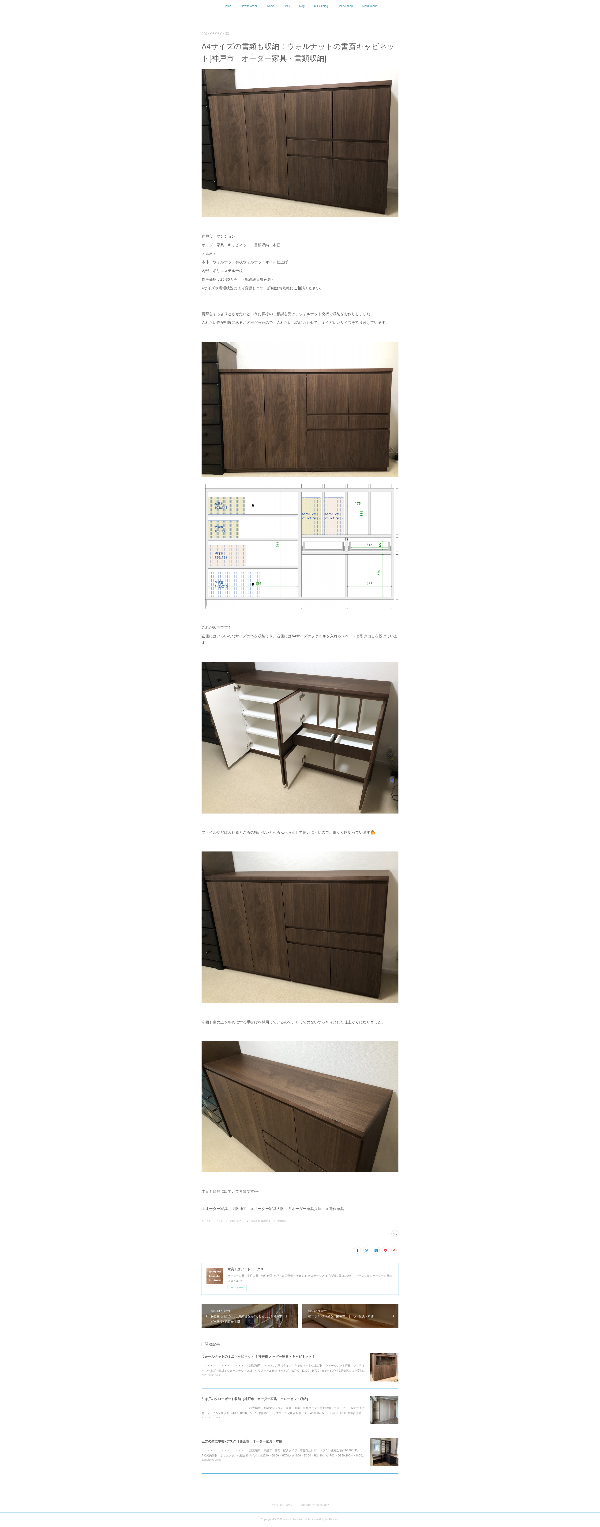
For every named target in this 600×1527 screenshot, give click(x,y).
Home (227, 6)
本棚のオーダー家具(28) (273, 1221)
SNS (287, 6)
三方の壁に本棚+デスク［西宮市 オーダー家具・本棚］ (243, 1441)
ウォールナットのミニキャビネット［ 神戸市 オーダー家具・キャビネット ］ (259, 1356)
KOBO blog (321, 6)
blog (302, 6)
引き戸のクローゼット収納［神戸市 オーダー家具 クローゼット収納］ (256, 1398)
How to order (249, 6)
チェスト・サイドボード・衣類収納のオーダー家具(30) (231, 1221)
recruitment (369, 6)
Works (270, 6)
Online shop (345, 6)
